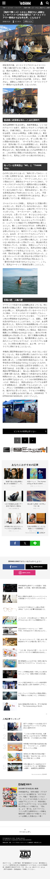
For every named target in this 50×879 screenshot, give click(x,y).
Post (25, 543)
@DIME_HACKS (38, 566)
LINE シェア (35, 543)
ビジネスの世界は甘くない (25, 431)
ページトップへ (25, 832)
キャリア (18, 8)
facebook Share (15, 543)
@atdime (14, 566)
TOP (4, 8)
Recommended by (31, 533)
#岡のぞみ (28, 21)
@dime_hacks (26, 572)
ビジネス (10, 8)
